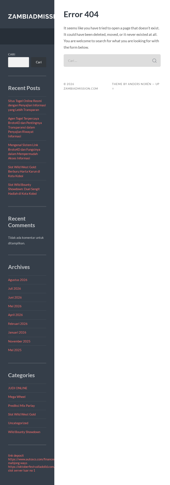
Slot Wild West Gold (22, 414)
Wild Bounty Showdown (24, 432)
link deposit (16, 455)
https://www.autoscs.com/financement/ (35, 459)
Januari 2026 (17, 332)
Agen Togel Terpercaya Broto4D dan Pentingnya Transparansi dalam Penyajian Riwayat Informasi (25, 127)
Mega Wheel (17, 397)
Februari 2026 (18, 323)
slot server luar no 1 (21, 470)
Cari (11, 54)
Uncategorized (18, 423)
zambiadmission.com (45, 16)
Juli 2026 (14, 288)
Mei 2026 (15, 306)
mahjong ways (17, 463)
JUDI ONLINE (17, 388)
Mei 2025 (15, 350)
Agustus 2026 (17, 280)
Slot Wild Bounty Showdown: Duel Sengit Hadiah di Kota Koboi (24, 189)
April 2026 (15, 315)
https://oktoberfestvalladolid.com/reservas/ (38, 466)
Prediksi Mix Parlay (21, 405)
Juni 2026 (15, 297)
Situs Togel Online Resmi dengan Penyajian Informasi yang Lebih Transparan (27, 105)
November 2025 (19, 341)
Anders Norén (139, 84)
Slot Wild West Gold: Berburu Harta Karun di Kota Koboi (24, 171)
